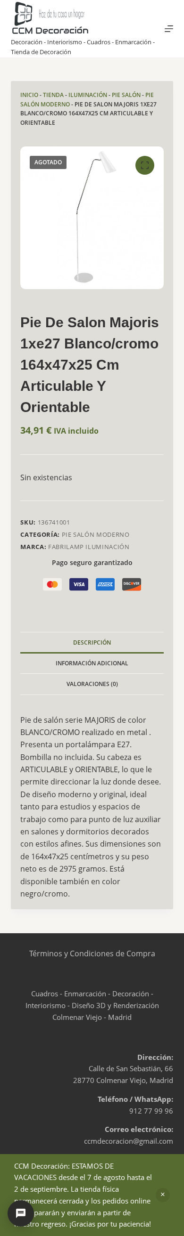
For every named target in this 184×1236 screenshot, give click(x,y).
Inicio (29, 95)
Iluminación (87, 95)
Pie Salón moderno (96, 534)
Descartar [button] (163, 1195)
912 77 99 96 (151, 1110)
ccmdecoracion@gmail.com (128, 1141)
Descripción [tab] (92, 642)
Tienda (53, 95)
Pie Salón (126, 95)
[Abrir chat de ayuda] (21, 1213)
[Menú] (169, 28)
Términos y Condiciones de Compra (92, 953)
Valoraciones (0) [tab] (92, 684)
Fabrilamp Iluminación (89, 546)
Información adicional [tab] (92, 663)
